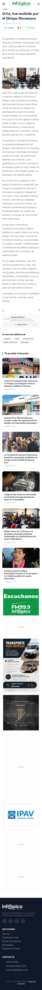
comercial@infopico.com (17, 970)
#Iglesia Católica (28, 338)
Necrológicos (8, 945)
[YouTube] (23, 921)
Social (6, 9)
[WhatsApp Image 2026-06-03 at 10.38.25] (21, 665)
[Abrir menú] (3, 3)
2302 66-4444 (12, 962)
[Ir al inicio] (21, 4)
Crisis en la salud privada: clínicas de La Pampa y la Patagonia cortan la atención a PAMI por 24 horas (21, 383)
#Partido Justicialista (10, 342)
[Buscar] (38, 4)
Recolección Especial (11, 941)
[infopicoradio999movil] (21, 602)
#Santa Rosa (24, 342)
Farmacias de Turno (11, 949)
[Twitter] (17, 921)
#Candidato (7, 338)
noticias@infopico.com (16, 966)
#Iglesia (16, 338)
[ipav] (21, 815)
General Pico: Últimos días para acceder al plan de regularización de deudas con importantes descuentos (20, 420)
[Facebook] (4, 921)
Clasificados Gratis (10, 937)
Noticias (6, 934)
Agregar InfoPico (22, 324)
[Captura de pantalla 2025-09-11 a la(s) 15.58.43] (21, 712)
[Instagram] (10, 921)
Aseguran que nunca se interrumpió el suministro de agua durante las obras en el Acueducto (20, 497)
